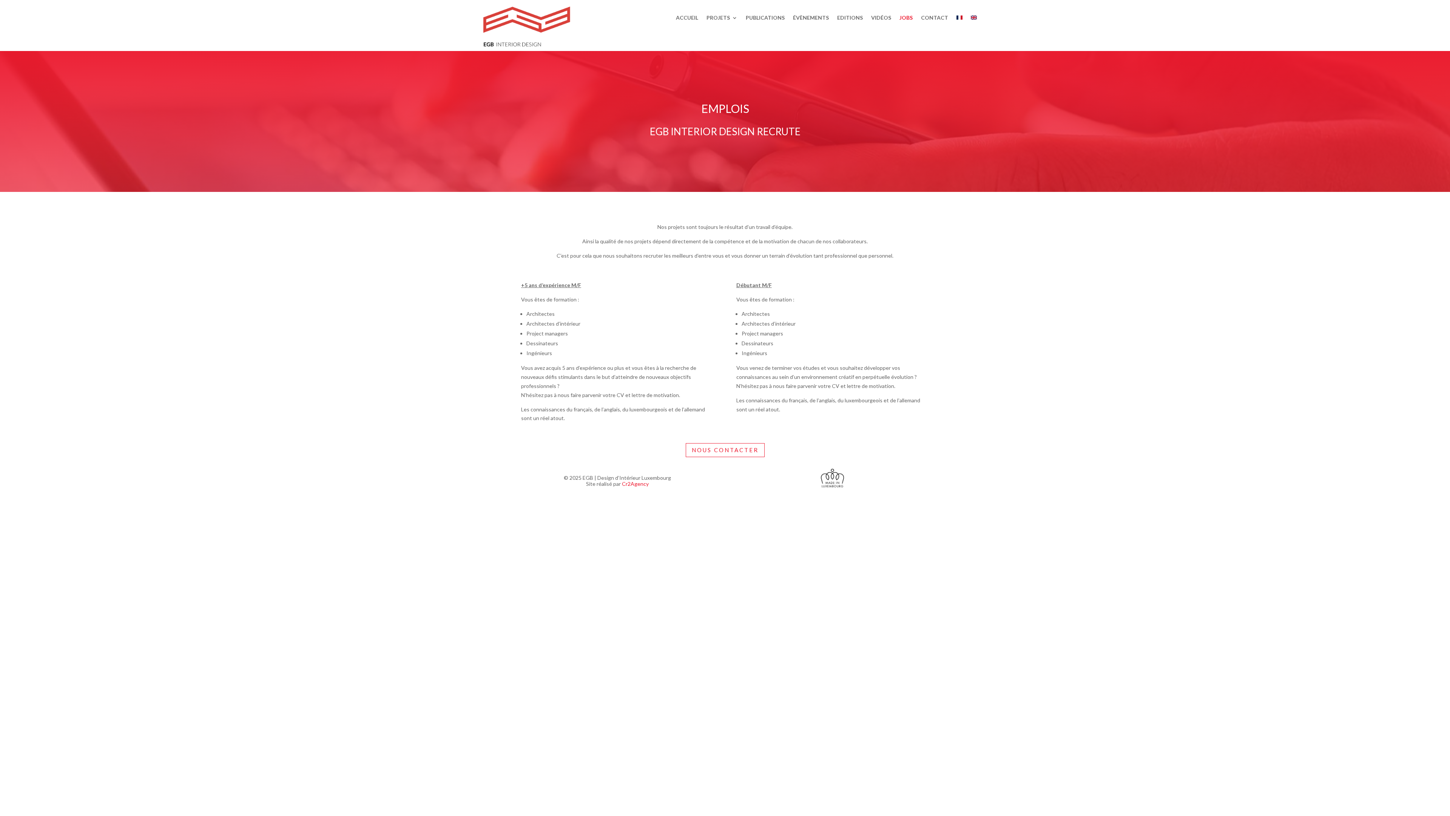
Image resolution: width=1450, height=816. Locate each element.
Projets (718, 18)
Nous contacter (725, 450)
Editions (850, 18)
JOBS (906, 18)
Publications (765, 18)
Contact (934, 18)
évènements (811, 18)
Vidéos (881, 18)
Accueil (687, 18)
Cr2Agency (635, 484)
